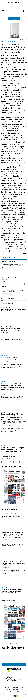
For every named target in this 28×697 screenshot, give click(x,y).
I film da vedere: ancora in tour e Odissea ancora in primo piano (13, 358)
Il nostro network (15, 672)
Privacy (21, 685)
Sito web (4, 286)
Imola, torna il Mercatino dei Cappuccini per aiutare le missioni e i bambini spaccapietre (14, 563)
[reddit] (12, 257)
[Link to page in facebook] (11, 643)
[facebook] (1, 257)
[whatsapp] (10, 257)
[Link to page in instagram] (17, 643)
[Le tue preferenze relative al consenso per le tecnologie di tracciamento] (25, 694)
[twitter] (3, 257)
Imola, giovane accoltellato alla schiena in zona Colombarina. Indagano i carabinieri (12, 591)
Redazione (7, 685)
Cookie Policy (7, 687)
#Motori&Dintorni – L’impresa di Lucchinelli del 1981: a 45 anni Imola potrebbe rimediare (14, 449)
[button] (21, 10)
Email (4, 284)
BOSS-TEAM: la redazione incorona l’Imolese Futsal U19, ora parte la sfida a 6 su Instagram (13, 329)
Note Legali (15, 687)
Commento (5, 268)
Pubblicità (8, 689)
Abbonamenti (14, 685)
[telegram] (14, 257)
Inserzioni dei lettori (17, 689)
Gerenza (22, 687)
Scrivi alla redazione (14, 691)
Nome (4, 281)
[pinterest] (8, 257)
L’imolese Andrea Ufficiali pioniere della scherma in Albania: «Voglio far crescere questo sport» (12, 386)
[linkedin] (5, 257)
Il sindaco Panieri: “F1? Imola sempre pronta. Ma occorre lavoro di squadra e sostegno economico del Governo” (12, 416)
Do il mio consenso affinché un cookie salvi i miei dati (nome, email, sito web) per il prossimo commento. (14, 290)
